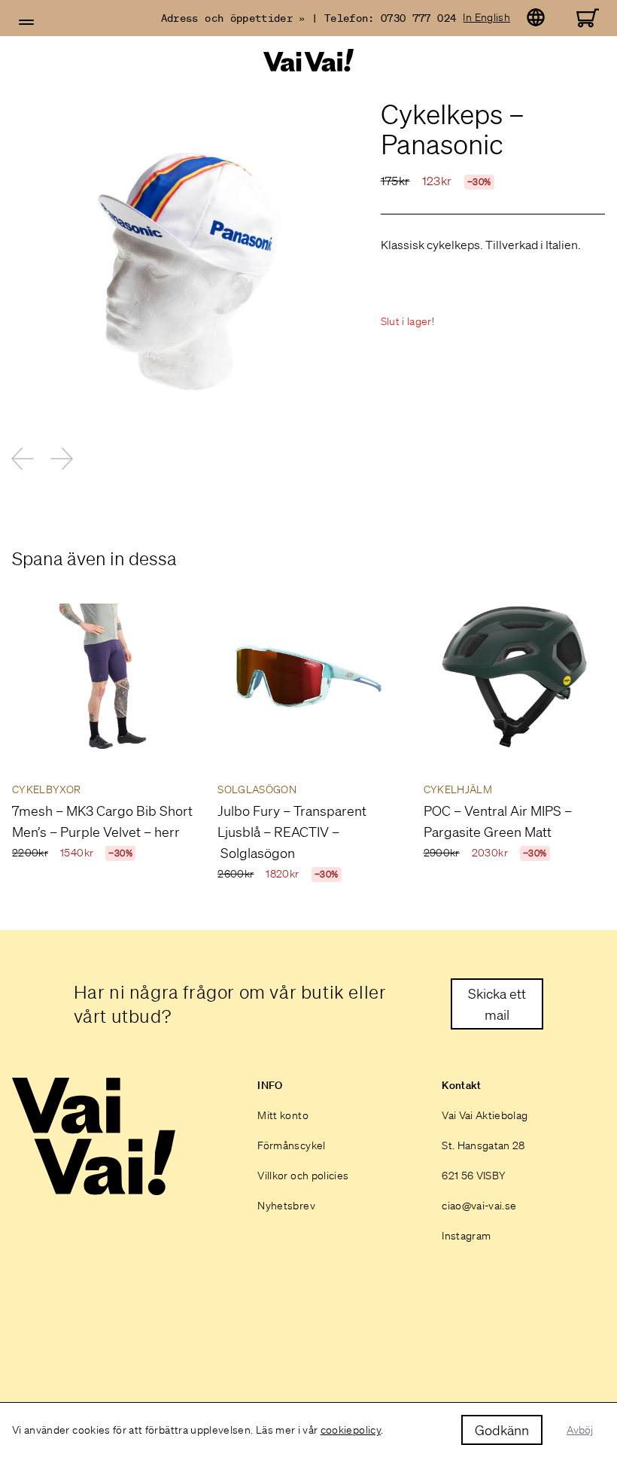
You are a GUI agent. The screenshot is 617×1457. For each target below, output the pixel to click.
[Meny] (26, 22)
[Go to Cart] (587, 18)
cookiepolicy (351, 1430)
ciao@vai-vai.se (479, 1205)
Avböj (580, 1430)
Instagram (466, 1236)
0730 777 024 (418, 18)
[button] (26, 22)
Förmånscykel (291, 1145)
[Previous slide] (22, 459)
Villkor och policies (302, 1175)
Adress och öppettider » (233, 18)
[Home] (308, 60)
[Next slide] (61, 459)
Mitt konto (282, 1115)
